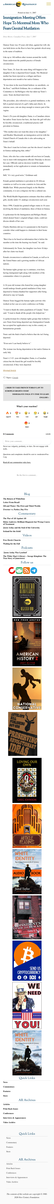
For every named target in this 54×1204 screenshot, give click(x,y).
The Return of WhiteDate (14, 499)
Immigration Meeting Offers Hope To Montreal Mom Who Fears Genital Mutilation (25, 23)
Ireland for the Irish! (12, 531)
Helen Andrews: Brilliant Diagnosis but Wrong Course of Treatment (26, 523)
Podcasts (27, 548)
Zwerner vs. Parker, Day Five (15, 509)
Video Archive (9, 1122)
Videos (27, 535)
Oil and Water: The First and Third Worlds (21, 506)
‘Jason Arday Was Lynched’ (15, 552)
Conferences (8, 1113)
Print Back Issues (10, 1108)
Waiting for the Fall (11, 544)
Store (5, 1095)
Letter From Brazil (11, 502)
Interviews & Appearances (14, 1117)
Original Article (9, 370)
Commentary (27, 514)
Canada (15, 377)
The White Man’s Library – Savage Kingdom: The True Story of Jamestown (24, 557)
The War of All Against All (14, 518)
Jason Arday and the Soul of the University (21, 528)
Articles (6, 1104)
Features (7, 1091)
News (5, 1082)
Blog (27, 494)
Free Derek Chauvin (12, 540)
